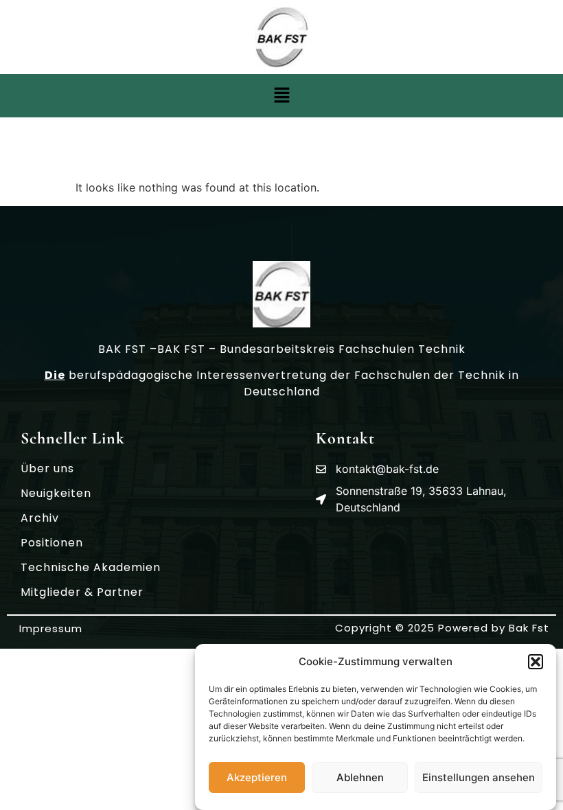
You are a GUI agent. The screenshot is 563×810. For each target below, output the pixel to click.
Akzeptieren (257, 777)
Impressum (50, 628)
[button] (535, 662)
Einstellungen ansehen (478, 777)
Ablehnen (360, 777)
